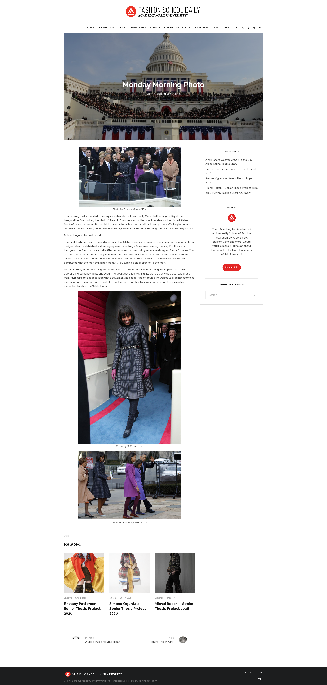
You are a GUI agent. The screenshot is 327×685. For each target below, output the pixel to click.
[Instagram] (248, 27)
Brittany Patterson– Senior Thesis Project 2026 (82, 608)
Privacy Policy (150, 681)
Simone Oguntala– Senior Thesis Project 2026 (127, 608)
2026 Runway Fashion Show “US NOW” (228, 192)
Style (122, 27)
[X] (242, 27)
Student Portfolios (177, 27)
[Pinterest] (254, 27)
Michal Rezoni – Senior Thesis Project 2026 (174, 606)
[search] (254, 295)
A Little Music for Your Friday (102, 640)
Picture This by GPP (161, 640)
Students (68, 598)
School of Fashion (99, 27)
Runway (155, 27)
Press (216, 27)
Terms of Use (134, 681)
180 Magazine (138, 27)
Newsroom (202, 27)
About (228, 27)
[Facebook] (236, 27)
